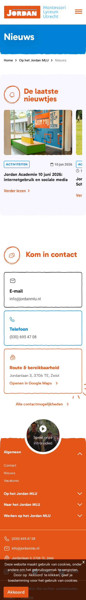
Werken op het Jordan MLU (27, 515)
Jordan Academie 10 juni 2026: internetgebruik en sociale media (36, 177)
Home (8, 60)
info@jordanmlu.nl (25, 299)
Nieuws (60, 60)
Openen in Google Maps (31, 383)
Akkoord (16, 592)
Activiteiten (16, 164)
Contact (10, 465)
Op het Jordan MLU (34, 60)
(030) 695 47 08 (23, 337)
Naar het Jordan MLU (22, 504)
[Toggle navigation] (78, 12)
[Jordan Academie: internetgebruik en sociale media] (38, 131)
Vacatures (11, 481)
